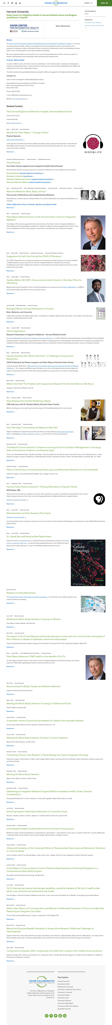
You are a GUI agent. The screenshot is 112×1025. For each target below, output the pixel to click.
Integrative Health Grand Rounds (42, 179)
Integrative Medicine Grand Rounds (31, 173)
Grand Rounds (27, 176)
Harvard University (24, 129)
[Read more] (24, 28)
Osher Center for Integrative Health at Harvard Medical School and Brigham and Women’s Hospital (40, 43)
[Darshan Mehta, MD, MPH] (96, 290)
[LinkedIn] (20, 3)
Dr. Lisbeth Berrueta (24, 540)
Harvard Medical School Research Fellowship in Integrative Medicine (31, 338)
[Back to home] (56, 3)
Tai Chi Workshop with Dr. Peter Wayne (30, 653)
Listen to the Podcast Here (15, 139)
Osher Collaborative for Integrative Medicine (35, 188)
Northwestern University (44, 159)
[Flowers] (93, 263)
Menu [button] (103, 3)
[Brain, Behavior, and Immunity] (100, 313)
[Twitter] (12, 3)
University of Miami (78, 188)
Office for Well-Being (69, 287)
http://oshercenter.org (19, 99)
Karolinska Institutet (21, 305)
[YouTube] (16, 3)
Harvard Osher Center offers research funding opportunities (28, 597)
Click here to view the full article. (17, 500)
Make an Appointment (14, 123)
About (86, 14)
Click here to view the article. (15, 517)
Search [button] (87, 3)
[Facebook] (8, 3)
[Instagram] (4, 3)
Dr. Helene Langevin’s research (30, 434)
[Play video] (93, 433)
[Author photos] (93, 195)
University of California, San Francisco (16, 159)
